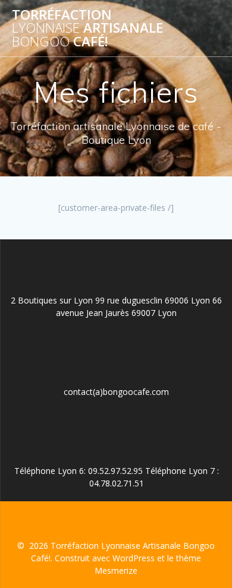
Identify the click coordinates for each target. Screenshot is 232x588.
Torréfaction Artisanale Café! (87, 28)
